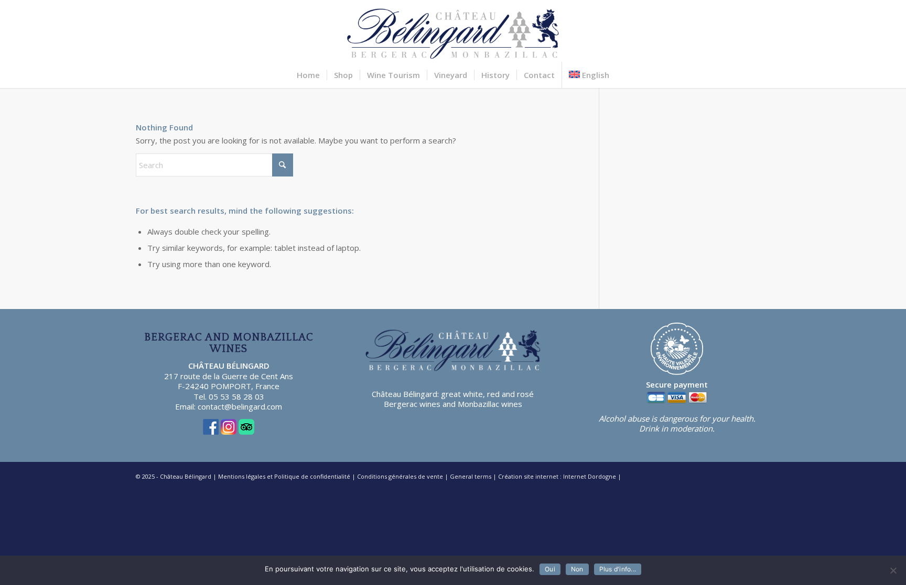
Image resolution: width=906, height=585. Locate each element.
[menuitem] (308, 75)
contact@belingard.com (240, 406)
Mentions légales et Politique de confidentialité (284, 476)
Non (577, 569)
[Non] (893, 570)
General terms (470, 476)
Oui (550, 569)
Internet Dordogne (589, 476)
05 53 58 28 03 (236, 396)
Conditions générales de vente (400, 476)
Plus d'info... (618, 569)
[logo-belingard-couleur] (452, 31)
